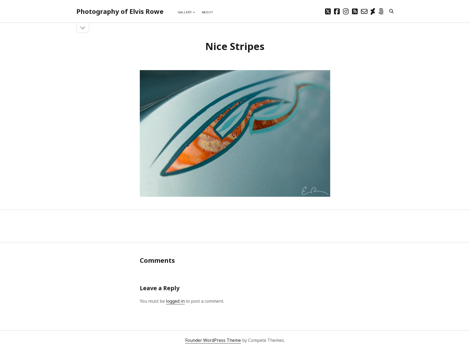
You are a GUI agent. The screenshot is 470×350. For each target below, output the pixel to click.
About (207, 12)
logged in (175, 301)
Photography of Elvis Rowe (119, 11)
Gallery (185, 12)
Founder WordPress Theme (213, 340)
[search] (391, 11)
